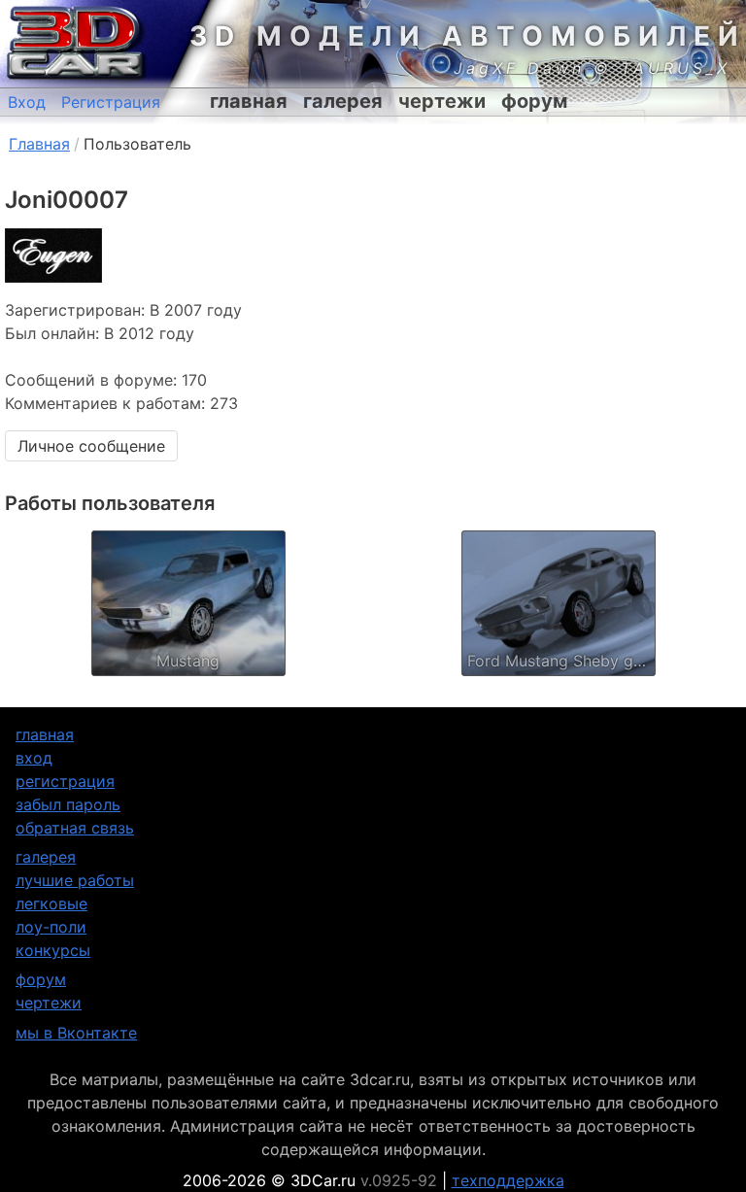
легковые (51, 903)
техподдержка (508, 1180)
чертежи (442, 101)
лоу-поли (51, 927)
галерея (343, 101)
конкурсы (53, 950)
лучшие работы (75, 880)
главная (249, 101)
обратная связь (75, 827)
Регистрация (110, 102)
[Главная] (73, 44)
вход (34, 757)
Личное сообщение (91, 446)
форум (534, 101)
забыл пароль (68, 804)
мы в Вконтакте (76, 1032)
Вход (27, 102)
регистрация (65, 781)
